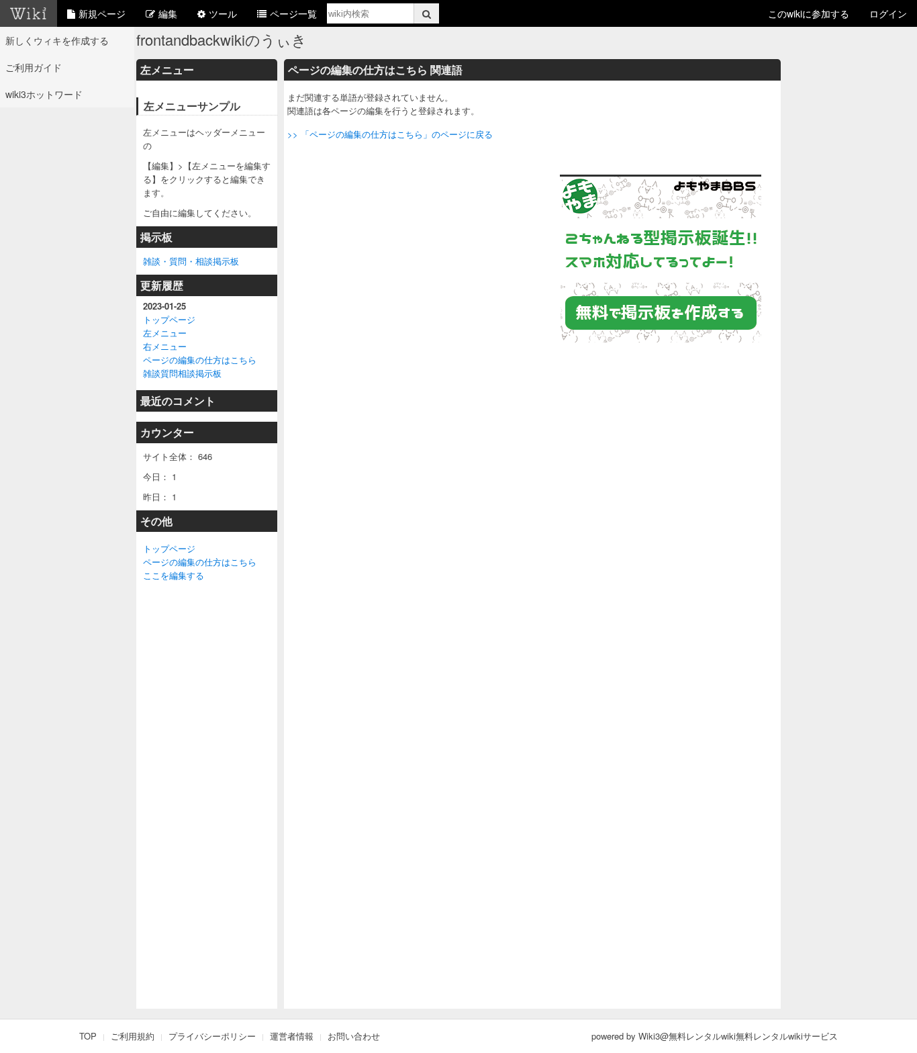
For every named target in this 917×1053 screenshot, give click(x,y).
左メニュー (165, 332)
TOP (88, 1035)
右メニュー (165, 346)
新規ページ (102, 13)
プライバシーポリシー (212, 1035)
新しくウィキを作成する (57, 40)
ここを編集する (173, 575)
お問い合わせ (354, 1035)
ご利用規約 (132, 1035)
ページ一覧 (293, 13)
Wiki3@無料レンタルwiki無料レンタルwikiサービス (738, 1035)
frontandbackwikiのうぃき (221, 39)
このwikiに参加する (808, 13)
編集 (167, 13)
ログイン (888, 13)
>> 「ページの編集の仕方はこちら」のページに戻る (390, 134)
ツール (223, 13)
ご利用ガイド (33, 67)
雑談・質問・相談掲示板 (191, 261)
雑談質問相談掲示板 (182, 373)
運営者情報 (291, 1035)
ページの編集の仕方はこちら (199, 359)
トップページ (169, 319)
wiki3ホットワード (44, 94)
